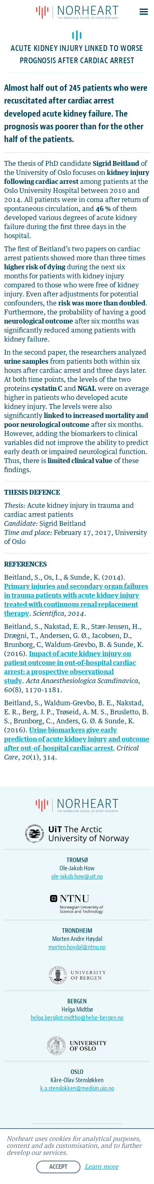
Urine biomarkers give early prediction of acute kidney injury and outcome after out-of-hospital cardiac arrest (76, 739)
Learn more (101, 1167)
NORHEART (77, 12)
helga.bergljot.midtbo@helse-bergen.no (77, 1018)
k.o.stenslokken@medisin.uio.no (77, 1088)
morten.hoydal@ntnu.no (77, 947)
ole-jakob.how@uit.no (77, 876)
